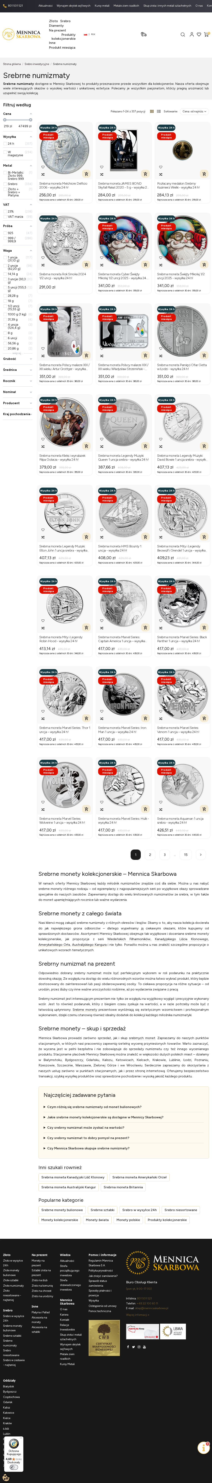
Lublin (6, 1433)
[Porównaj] (43, 174)
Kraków (7, 1423)
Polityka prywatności (101, 1270)
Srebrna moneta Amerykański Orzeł (139, 1177)
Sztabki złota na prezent (41, 1273)
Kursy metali (102, 5)
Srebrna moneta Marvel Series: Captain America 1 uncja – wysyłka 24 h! (121, 639)
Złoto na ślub (39, 1280)
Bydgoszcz (10, 1391)
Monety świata (97, 1220)
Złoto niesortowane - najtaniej (12, 1295)
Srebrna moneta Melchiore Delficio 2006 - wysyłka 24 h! (63, 185)
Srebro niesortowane (181, 1210)
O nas (199, 5)
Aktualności (46, 5)
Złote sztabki (10, 1280)
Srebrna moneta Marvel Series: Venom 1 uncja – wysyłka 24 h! (178, 730)
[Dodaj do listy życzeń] (43, 167)
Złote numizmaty (13, 1285)
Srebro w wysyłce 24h (139, 1210)
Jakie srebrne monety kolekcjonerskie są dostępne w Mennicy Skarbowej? (105, 1117)
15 (186, 854)
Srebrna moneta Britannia (123, 1187)
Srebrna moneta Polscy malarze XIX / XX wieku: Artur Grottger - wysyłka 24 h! (64, 367)
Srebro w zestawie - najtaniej (14, 1362)
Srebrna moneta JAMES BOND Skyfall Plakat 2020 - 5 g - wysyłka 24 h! (123, 185)
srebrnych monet (142, 1038)
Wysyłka (94, 1300)
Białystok (8, 1386)
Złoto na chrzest (41, 1290)
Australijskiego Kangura (89, 945)
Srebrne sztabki (102, 1210)
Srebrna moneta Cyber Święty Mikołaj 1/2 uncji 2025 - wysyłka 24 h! (122, 276)
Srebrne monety (85, 1010)
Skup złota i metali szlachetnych (71, 1337)
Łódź (6, 1428)
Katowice (8, 1412)
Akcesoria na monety (39, 1320)
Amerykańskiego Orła (54, 945)
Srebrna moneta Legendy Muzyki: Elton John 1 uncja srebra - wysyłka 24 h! (63, 548)
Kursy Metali (67, 1364)
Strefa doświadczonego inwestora (70, 1285)
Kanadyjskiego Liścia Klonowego (181, 939)
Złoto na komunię (42, 1285)
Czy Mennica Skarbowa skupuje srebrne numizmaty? (88, 1148)
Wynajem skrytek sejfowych (74, 5)
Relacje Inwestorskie (67, 1327)
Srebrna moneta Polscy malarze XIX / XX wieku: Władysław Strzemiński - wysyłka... (123, 367)
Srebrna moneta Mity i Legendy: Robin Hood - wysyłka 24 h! (61, 639)
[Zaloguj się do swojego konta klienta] (192, 34)
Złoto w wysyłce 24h (13, 1263)
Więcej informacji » (137, 1314)
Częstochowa (11, 1397)
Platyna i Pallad (41, 1312)
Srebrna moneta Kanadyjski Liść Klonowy (73, 1177)
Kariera (64, 1314)
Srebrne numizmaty (10, 1343)
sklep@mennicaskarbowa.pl (151, 1308)
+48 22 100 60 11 (147, 1303)
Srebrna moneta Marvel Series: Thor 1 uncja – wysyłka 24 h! (64, 730)
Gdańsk (7, 1402)
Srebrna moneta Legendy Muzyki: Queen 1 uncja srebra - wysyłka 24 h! (123, 457)
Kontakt (64, 1319)
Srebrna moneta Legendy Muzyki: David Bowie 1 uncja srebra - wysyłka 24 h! (182, 457)
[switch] (14, 1467)
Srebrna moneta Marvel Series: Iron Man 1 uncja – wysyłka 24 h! (122, 730)
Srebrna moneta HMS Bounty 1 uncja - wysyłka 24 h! (119, 548)
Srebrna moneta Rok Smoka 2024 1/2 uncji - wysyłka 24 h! (62, 276)
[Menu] (20, 1438)
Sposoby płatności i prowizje (100, 1293)
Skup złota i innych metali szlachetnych (167, 5)
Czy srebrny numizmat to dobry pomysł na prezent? (88, 1138)
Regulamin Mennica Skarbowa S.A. (101, 1263)
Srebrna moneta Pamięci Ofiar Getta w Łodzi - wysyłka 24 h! (182, 367)
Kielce (6, 1418)
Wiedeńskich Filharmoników (129, 939)
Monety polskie (128, 1220)
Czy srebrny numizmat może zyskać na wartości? (85, 1128)
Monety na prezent (38, 1263)
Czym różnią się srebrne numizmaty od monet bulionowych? (94, 1107)
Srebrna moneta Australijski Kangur (68, 1187)
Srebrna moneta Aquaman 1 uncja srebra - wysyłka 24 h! (180, 820)
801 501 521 (15, 5)
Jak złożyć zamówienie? (103, 1275)
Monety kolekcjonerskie (59, 1220)
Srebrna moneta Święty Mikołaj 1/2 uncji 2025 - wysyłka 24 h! (181, 276)
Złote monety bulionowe (11, 1273)
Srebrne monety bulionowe (62, 1210)
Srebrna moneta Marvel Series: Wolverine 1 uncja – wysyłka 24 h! (62, 820)
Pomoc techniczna (100, 1311)
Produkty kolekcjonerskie (167, 1220)
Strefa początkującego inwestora (69, 1270)
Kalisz (6, 1407)
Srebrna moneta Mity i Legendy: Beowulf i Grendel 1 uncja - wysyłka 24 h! (181, 548)
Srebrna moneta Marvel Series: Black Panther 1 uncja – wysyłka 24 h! (182, 639)
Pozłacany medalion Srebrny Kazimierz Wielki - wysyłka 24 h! (178, 185)
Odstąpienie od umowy (103, 1306)
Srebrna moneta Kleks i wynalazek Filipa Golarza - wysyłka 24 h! (62, 457)
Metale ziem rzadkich (127, 5)
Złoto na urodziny (42, 1296)
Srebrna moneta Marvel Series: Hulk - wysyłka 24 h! (123, 820)
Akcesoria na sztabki (39, 1330)
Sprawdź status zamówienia (98, 1283)
